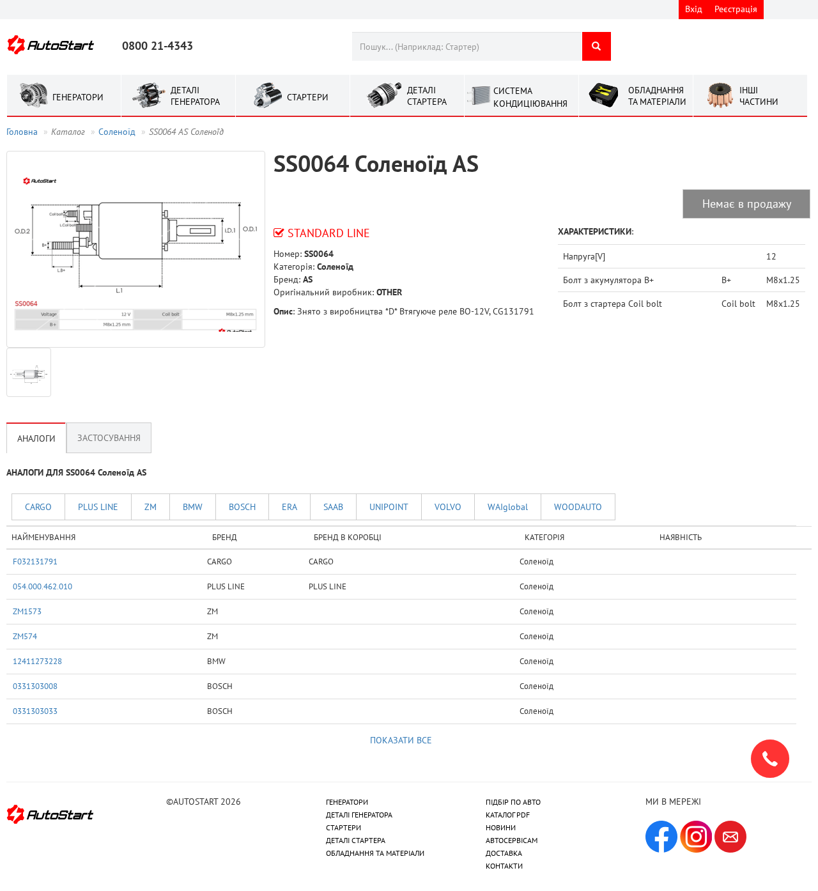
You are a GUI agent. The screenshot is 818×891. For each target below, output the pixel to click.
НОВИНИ (501, 827)
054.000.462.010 (42, 586)
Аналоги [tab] (36, 438)
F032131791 (35, 561)
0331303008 (35, 686)
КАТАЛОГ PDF (508, 814)
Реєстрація (735, 9)
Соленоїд (116, 131)
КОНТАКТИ (504, 866)
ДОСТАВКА (504, 853)
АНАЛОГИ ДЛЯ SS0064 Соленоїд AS (76, 472)
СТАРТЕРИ (343, 827)
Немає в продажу (746, 203)
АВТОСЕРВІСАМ (511, 840)
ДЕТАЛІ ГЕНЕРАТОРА (359, 814)
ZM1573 (27, 611)
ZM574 (25, 636)
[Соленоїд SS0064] (135, 249)
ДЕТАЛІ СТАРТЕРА (355, 840)
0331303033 (35, 711)
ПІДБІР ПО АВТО (513, 802)
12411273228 (37, 661)
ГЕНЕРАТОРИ (347, 802)
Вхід (693, 9)
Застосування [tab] (109, 438)
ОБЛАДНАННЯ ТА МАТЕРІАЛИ (375, 853)
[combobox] (467, 46)
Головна (22, 131)
